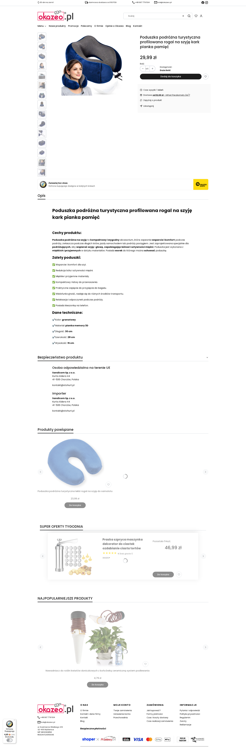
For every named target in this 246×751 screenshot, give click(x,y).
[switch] (9, 740)
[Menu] (14, 720)
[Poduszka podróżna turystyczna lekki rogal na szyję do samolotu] (75, 462)
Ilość (142, 63)
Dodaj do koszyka (170, 76)
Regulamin (185, 717)
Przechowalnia (120, 717)
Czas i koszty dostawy (157, 717)
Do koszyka (75, 505)
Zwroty (183, 721)
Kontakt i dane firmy (90, 714)
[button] (189, 16)
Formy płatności (155, 714)
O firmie (84, 710)
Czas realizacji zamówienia (160, 721)
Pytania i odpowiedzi (190, 710)
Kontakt (84, 717)
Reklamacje (185, 724)
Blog (82, 721)
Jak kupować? (154, 710)
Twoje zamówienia (122, 710)
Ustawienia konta (121, 714)
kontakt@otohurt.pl (63, 385)
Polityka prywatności (190, 714)
